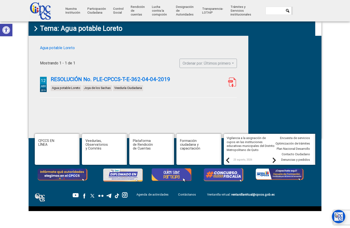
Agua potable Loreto (57, 48)
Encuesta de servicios (295, 138)
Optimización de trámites (292, 143)
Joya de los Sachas (97, 88)
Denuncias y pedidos (295, 159)
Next (274, 160)
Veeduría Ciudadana (128, 88)
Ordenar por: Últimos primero (207, 63)
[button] (6, 30)
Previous (227, 160)
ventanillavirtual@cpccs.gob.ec (253, 194)
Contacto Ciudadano (296, 154)
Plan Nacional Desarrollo (293, 148)
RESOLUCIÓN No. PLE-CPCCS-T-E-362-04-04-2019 (110, 79)
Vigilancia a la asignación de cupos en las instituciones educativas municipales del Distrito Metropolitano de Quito (251, 144)
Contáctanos (187, 194)
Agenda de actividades (152, 194)
